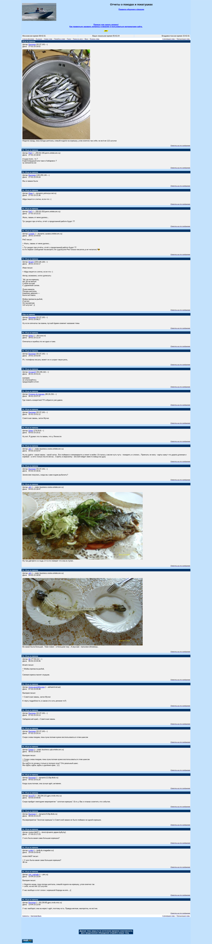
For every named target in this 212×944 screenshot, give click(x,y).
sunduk (31, 234)
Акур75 (31, 796)
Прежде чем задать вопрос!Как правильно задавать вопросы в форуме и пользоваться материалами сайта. (105, 26)
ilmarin (31, 262)
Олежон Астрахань (36, 394)
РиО (30, 153)
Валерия (32, 44)
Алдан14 (32, 372)
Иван (30, 193)
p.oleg (30, 850)
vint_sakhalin (33, 875)
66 (29, 659)
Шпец (30, 336)
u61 (29, 449)
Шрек (30, 431)
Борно (31, 750)
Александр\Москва (36, 687)
